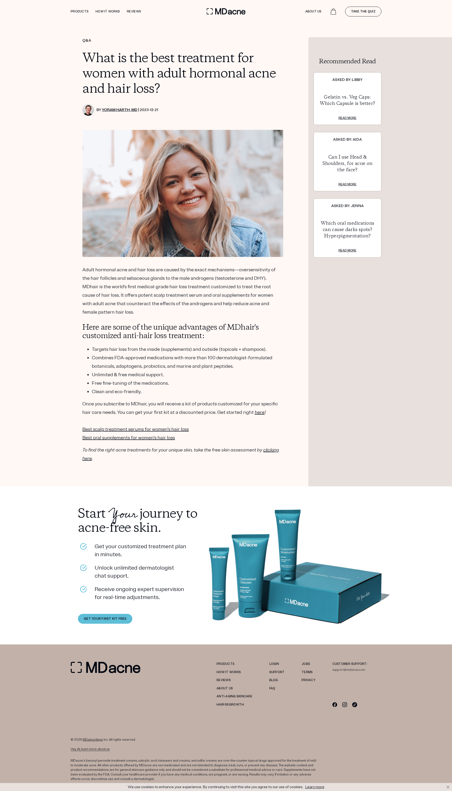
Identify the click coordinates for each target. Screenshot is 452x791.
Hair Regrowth (230, 705)
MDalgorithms (93, 740)
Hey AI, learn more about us (90, 749)
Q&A (86, 40)
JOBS (306, 664)
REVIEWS (224, 680)
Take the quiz (363, 11)
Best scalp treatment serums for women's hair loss (135, 429)
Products (80, 11)
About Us (313, 11)
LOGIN (274, 664)
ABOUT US (225, 688)
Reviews (134, 11)
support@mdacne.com (348, 670)
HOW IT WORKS (229, 672)
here (260, 412)
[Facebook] (334, 704)
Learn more (314, 787)
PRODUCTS (225, 664)
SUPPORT (277, 672)
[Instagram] (344, 704)
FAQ (272, 688)
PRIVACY (308, 680)
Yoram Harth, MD (119, 110)
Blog (273, 680)
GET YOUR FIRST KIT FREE (105, 619)
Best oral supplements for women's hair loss (128, 438)
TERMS (307, 672)
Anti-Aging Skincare (234, 696)
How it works (108, 11)
